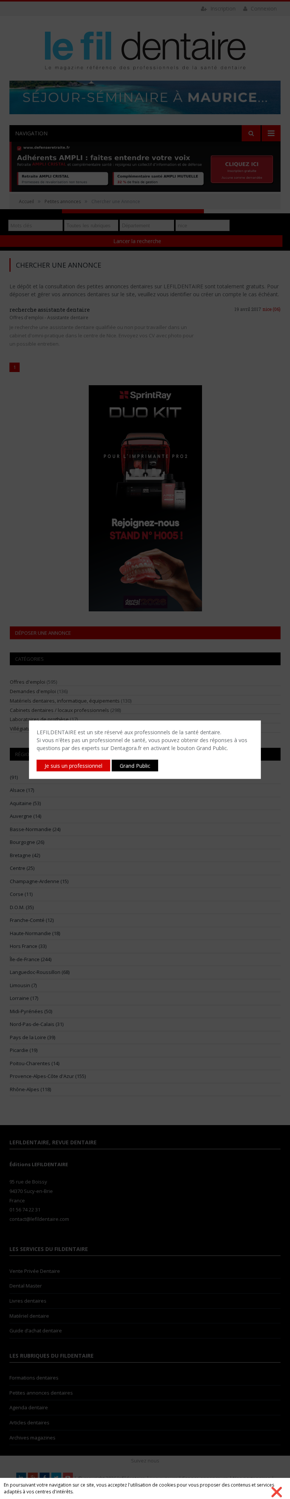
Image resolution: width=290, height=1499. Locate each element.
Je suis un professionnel (73, 765)
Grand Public (135, 765)
